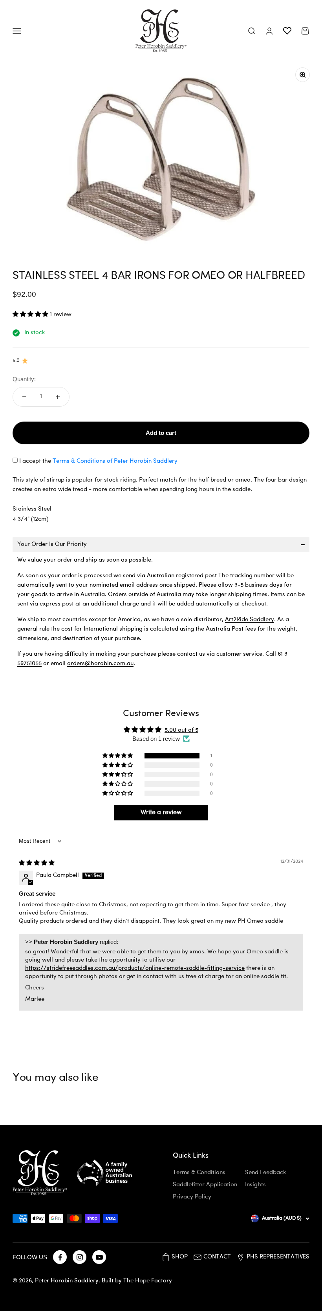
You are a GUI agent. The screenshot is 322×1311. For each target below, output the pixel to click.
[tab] (161, 544)
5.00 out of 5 (181, 730)
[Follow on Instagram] (79, 1257)
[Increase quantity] (57, 396)
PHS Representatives (278, 1257)
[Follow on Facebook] (60, 1257)
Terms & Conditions (199, 1173)
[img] (37, 863)
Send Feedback (265, 1173)
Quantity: (24, 379)
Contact (217, 1257)
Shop (180, 1257)
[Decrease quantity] (24, 396)
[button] (31, 315)
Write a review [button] (161, 812)
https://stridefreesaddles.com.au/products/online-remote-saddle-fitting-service (135, 968)
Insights (255, 1185)
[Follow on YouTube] (99, 1257)
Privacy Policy (192, 1197)
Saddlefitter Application (205, 1185)
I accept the (98, 461)
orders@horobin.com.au (100, 664)
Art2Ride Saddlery (249, 620)
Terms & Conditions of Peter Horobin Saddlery (115, 461)
